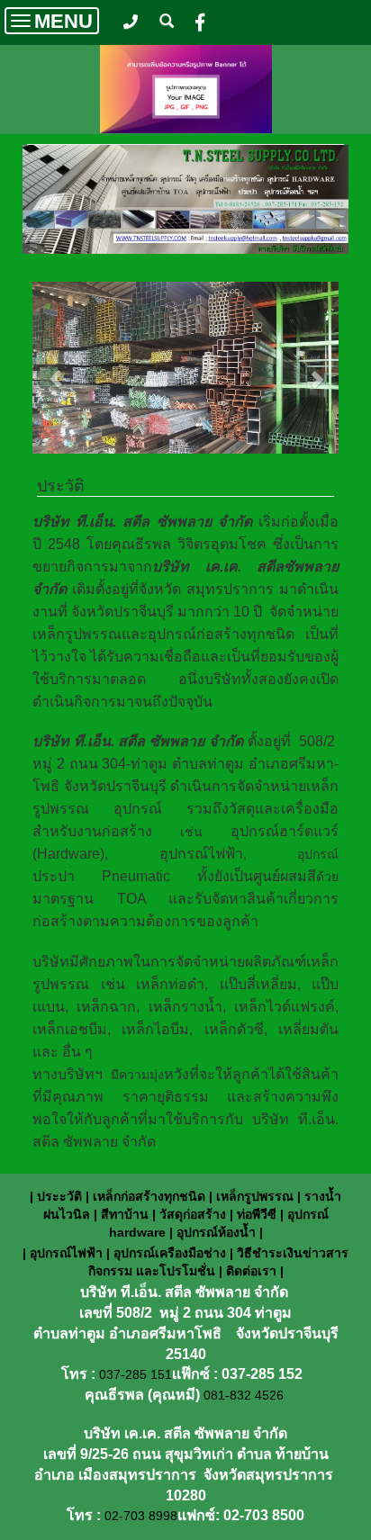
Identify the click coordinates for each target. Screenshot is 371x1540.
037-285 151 (135, 1374)
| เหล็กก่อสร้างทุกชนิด (145, 1196)
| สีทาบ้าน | (125, 1214)
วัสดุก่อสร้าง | (196, 1214)
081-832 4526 (244, 1395)
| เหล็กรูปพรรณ (251, 1196)
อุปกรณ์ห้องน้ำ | (219, 1232)
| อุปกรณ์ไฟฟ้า (64, 1253)
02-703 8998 (140, 1515)
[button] (55, 370)
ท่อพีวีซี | (258, 1214)
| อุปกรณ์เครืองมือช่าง (168, 1253)
